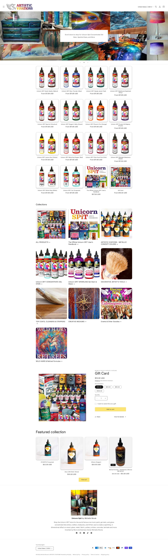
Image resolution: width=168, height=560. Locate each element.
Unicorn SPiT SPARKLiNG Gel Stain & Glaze (82, 283)
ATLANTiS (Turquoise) (47, 462)
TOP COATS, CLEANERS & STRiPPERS (50, 321)
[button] (4, 7)
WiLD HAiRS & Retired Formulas (48, 361)
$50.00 (117, 387)
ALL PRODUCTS (42, 242)
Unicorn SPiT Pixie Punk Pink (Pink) (96, 157)
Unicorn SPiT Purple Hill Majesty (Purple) (120, 125)
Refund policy (76, 554)
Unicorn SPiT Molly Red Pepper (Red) (72, 157)
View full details (119, 416)
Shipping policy (105, 554)
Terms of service (95, 554)
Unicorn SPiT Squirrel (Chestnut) (47, 124)
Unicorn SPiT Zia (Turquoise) (71, 190)
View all (84, 479)
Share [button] (98, 416)
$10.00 (99, 387)
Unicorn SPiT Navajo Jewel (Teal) (96, 91)
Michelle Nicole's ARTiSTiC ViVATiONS (50, 554)
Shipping (97, 380)
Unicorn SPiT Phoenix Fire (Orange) (96, 124)
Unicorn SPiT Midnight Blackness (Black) (120, 158)
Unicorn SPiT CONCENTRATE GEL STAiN (49, 283)
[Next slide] (88, 62)
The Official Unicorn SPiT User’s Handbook (96, 191)
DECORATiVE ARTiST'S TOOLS (113, 282)
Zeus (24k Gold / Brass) (72, 471)
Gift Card (120, 190)
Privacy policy (85, 554)
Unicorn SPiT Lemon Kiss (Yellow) (47, 157)
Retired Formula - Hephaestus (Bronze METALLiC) (120, 470)
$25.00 (108, 387)
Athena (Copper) (96, 462)
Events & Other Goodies (110, 321)
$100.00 (99, 391)
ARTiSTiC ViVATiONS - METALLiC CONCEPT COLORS (114, 243)
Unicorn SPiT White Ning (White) (47, 190)
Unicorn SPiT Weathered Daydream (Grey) (120, 91)
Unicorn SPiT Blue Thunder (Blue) (72, 91)
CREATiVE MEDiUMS (76, 321)
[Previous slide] (80, 62)
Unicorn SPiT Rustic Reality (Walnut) (47, 91)
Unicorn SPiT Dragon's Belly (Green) (72, 124)
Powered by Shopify (66, 554)
